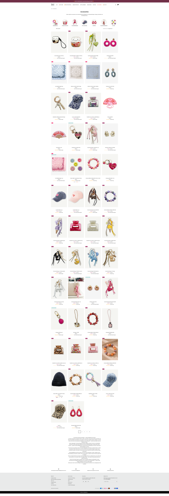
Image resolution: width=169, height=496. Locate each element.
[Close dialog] (100, 238)
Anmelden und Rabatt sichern (93, 253)
